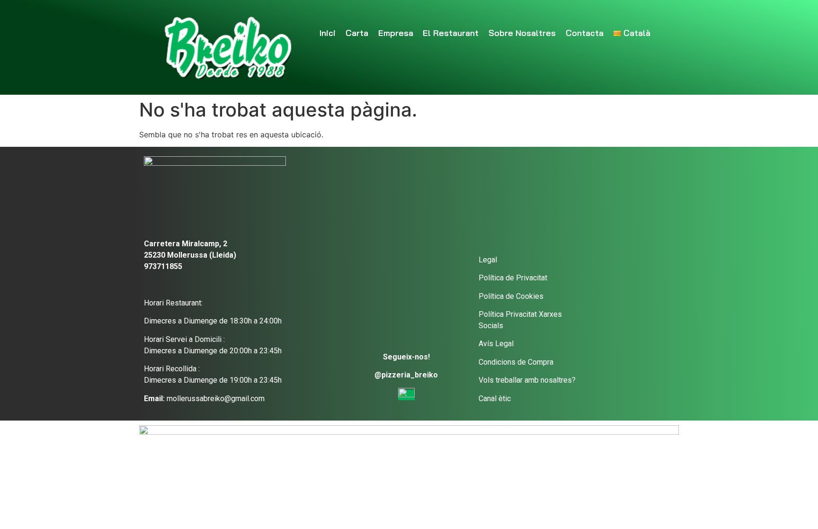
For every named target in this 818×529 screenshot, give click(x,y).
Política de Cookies (511, 296)
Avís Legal (496, 343)
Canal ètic (495, 398)
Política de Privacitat (513, 277)
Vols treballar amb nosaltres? (527, 380)
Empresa (395, 32)
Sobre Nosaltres (522, 32)
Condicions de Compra (516, 362)
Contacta (585, 32)
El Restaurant (451, 32)
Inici (328, 32)
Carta (357, 32)
